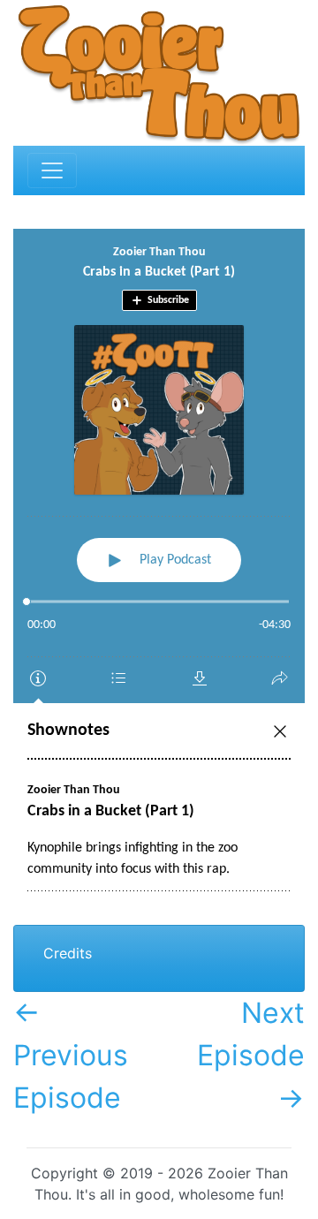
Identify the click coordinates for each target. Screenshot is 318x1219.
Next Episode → (251, 1055)
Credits (67, 953)
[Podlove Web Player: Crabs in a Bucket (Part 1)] (159, 574)
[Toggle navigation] (52, 170)
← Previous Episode (70, 1055)
